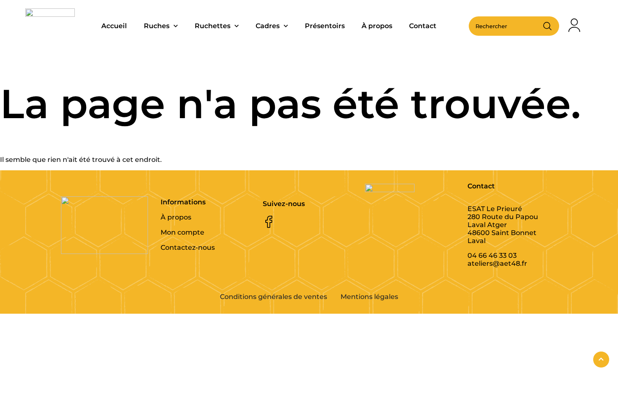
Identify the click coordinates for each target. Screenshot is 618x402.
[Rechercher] (547, 26)
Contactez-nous (188, 247)
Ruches (156, 26)
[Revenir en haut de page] (601, 359)
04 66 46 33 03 (492, 255)
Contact (422, 26)
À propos (377, 26)
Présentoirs (325, 26)
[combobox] (507, 26)
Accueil (114, 26)
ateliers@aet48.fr (497, 263)
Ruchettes (212, 26)
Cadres (268, 26)
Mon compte (182, 232)
